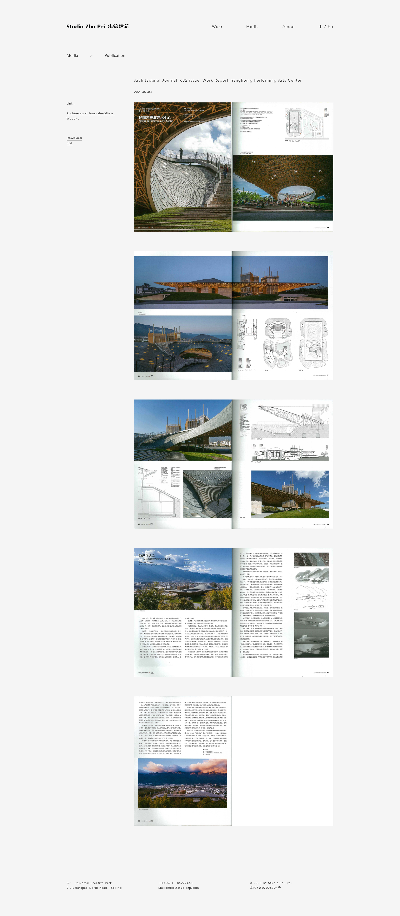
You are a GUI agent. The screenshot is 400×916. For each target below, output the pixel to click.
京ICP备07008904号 (265, 888)
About (288, 27)
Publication (115, 55)
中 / (326, 27)
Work (217, 27)
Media (252, 27)
